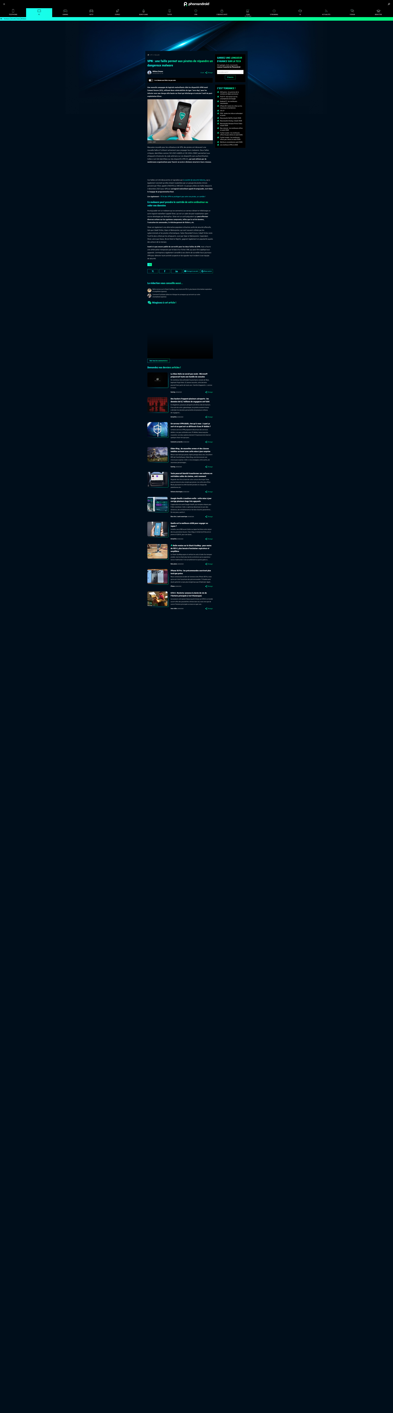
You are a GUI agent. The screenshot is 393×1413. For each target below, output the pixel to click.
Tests (18, 19)
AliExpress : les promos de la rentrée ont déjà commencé (229, 93)
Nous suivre (208, 271)
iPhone (173, 586)
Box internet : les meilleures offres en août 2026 (231, 129)
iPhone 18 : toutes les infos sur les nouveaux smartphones (231, 107)
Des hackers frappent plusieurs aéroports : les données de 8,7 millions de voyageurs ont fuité (190, 400)
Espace (117, 14)
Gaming (65, 14)
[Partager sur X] (152, 271)
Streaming (274, 14)
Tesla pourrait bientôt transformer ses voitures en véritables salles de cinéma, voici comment (191, 475)
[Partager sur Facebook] (164, 271)
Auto (91, 14)
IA (300, 14)
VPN (195, 14)
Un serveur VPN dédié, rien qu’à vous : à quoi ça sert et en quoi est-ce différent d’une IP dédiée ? (191, 425)
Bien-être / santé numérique (179, 516)
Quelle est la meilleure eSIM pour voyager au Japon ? (189, 525)
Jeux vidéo (174, 608)
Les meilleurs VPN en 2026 (229, 145)
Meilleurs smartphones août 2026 (231, 142)
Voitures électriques (177, 492)
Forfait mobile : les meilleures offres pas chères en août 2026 (230, 138)
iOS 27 (222, 111)
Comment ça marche (177, 442)
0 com (202, 73)
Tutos (169, 14)
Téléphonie (13, 14)
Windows (23, 19)
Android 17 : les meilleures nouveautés (228, 102)
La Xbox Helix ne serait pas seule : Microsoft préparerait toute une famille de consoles (189, 375)
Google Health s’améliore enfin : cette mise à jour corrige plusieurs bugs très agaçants (191, 500)
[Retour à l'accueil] (196, 4)
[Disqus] (180, 333)
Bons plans (143, 14)
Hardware (7, 19)
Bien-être (378, 14)
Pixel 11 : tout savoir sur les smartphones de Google (228, 98)
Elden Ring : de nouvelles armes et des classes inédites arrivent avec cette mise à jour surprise (190, 450)
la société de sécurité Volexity (194, 180)
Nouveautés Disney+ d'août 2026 (231, 121)
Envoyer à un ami (192, 271)
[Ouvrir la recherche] (389, 4)
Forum (352, 14)
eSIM (247, 15)
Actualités (326, 14)
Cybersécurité (221, 14)
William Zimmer (157, 71)
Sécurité (13, 19)
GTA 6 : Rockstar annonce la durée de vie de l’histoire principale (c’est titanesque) (189, 594)
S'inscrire (230, 77)
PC (39, 14)
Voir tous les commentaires (159, 360)
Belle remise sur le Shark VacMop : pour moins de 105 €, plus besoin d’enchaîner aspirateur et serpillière (191, 548)
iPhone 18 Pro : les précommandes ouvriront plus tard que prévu (191, 572)
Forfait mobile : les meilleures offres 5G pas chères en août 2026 (231, 134)
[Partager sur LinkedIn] (176, 271)
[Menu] (4, 4)
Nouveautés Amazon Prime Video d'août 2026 (231, 124)
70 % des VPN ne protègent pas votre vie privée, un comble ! (182, 196)
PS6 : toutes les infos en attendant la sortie (231, 114)
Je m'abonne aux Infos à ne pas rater (165, 80)
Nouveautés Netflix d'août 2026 (230, 118)
